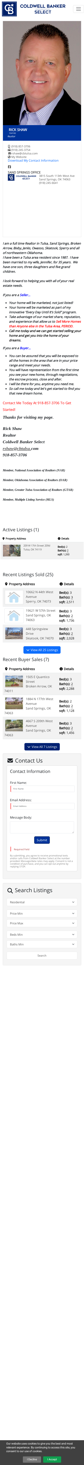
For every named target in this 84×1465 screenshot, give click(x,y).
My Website (19, 157)
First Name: (18, 783)
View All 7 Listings (44, 747)
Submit (42, 840)
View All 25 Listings (44, 650)
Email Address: (21, 800)
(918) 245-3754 (20, 150)
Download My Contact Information (33, 160)
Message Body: (21, 817)
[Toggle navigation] (78, 9)
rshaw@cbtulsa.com (24, 153)
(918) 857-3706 (20, 146)
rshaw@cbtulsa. (17, 448)
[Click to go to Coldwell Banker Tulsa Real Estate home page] (33, 8)
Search (42, 955)
